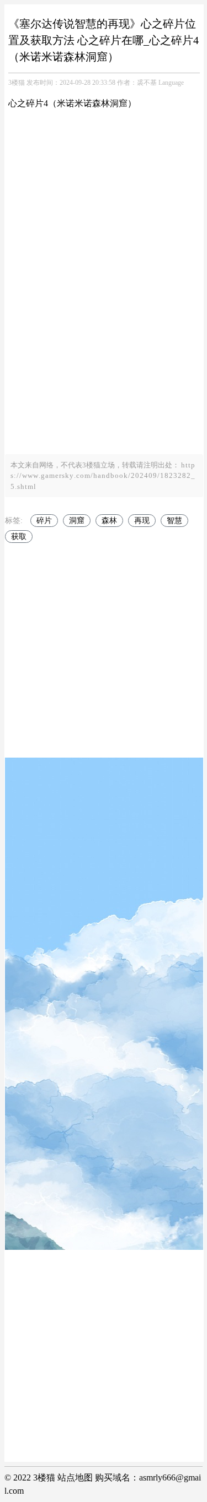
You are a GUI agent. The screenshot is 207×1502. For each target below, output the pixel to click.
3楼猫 (16, 82)
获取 (18, 536)
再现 (142, 520)
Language (171, 82)
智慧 (174, 520)
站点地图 (75, 1477)
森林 (109, 520)
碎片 (44, 520)
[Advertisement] (103, 351)
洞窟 (76, 520)
